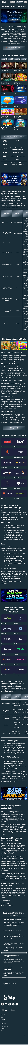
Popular (3, 59)
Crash (16, 59)
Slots (22, 59)
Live (10, 59)
